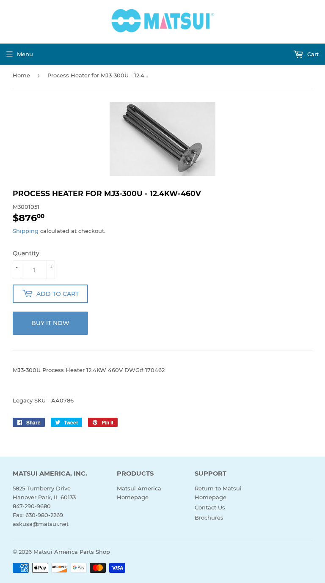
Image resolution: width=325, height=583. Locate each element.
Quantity (26, 253)
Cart (312, 54)
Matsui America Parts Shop (71, 551)
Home (21, 75)
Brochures (209, 517)
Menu (25, 54)
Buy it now (50, 323)
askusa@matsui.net (41, 523)
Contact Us (210, 507)
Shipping (26, 230)
